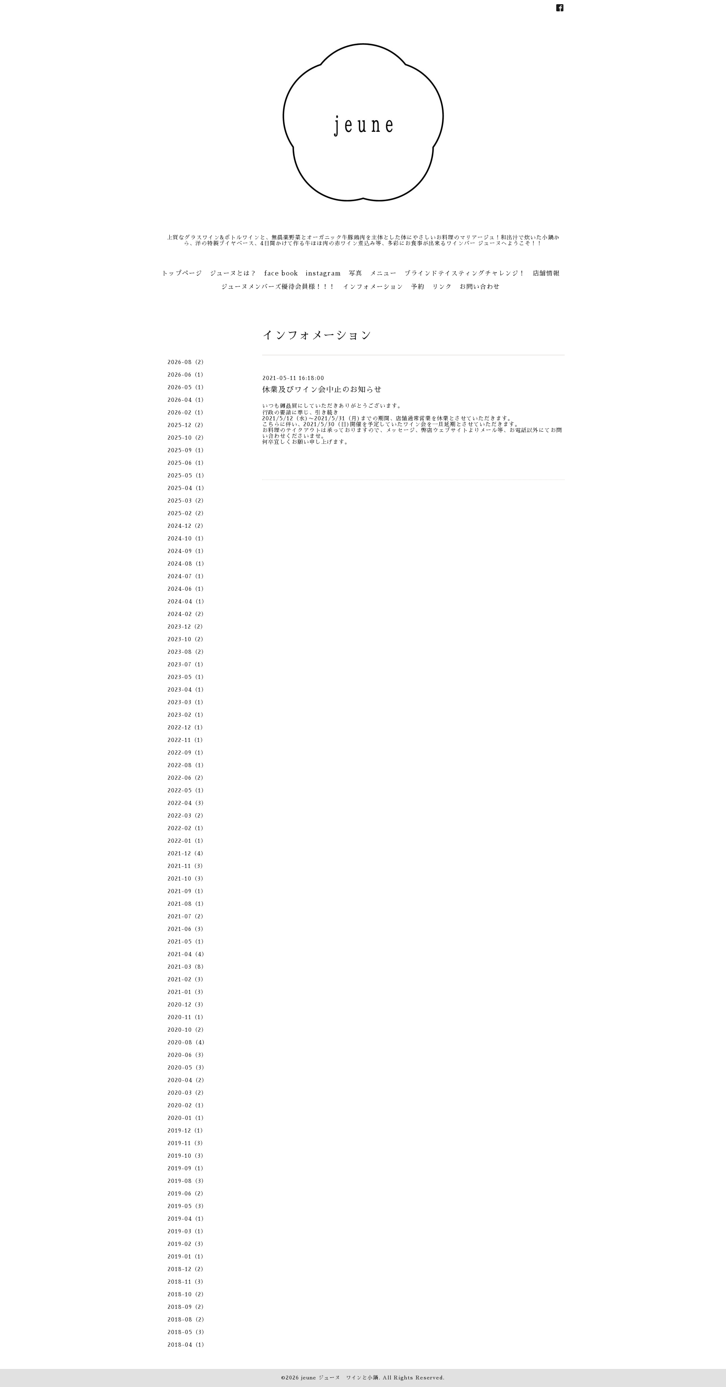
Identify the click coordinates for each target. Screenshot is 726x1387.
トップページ (182, 273)
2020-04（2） (188, 1080)
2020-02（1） (187, 1105)
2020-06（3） (187, 1055)
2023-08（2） (187, 652)
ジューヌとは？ (233, 273)
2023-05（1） (187, 677)
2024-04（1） (188, 601)
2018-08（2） (188, 1319)
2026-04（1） (187, 400)
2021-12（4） (187, 853)
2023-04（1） (187, 689)
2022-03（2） (187, 815)
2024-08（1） (188, 563)
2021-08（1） (187, 904)
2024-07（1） (187, 576)
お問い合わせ (480, 286)
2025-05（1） (188, 475)
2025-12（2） (187, 425)
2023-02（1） (187, 715)
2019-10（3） (187, 1156)
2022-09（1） (187, 752)
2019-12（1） (187, 1130)
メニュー (383, 273)
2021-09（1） (187, 891)
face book (281, 273)
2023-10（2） (187, 639)
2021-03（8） (187, 967)
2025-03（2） (187, 500)
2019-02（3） (187, 1244)
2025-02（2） (187, 513)
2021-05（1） (187, 941)
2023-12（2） (187, 626)
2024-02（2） (187, 614)
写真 (355, 273)
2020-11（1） (187, 1017)
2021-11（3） (187, 866)
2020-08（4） (188, 1042)
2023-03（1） (187, 702)
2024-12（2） (187, 526)
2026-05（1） (187, 387)
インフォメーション (373, 286)
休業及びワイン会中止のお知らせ (322, 389)
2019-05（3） (187, 1206)
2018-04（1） (188, 1345)
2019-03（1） (187, 1231)
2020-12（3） (187, 1004)
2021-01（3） (187, 992)
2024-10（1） (187, 538)
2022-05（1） (187, 790)
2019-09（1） (187, 1168)
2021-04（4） (188, 954)
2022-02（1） (187, 828)
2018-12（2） (187, 1269)
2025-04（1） (188, 488)
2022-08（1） (187, 765)
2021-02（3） (187, 979)
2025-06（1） (187, 463)
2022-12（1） (187, 727)
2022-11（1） (187, 740)
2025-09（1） (187, 450)
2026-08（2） (187, 362)
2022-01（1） (187, 841)
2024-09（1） (187, 551)
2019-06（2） (187, 1193)
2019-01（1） (187, 1256)
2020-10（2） (187, 1030)
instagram (323, 273)
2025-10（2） (187, 437)
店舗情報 (546, 273)
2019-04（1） (187, 1219)
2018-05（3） (188, 1332)
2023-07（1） (187, 664)
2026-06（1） (187, 375)
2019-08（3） (187, 1181)
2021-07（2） (187, 916)
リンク (442, 286)
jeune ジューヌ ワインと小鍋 (340, 1377)
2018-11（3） (187, 1282)
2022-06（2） (187, 778)
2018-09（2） (187, 1307)
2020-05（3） (188, 1067)
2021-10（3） (187, 878)
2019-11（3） (187, 1143)
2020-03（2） (187, 1093)
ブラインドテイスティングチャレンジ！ (464, 273)
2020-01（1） (187, 1118)
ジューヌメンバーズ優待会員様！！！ (278, 286)
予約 (417, 286)
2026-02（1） (187, 412)
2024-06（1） (187, 589)
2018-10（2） (187, 1294)
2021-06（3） (187, 929)
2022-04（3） (187, 803)
